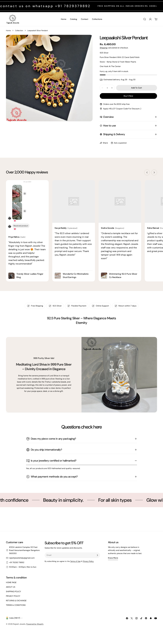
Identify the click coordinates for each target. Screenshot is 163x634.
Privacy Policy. (88, 561)
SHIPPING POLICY (13, 591)
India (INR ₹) (14, 618)
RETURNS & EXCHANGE (16, 600)
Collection (19, 30)
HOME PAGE (11, 582)
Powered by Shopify (35, 624)
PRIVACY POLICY (13, 596)
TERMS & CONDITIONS (16, 605)
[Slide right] (154, 172)
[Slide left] (147, 172)
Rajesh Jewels (19, 624)
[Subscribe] (97, 555)
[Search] (144, 19)
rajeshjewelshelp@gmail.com (22, 558)
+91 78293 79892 (16, 562)
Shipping (103, 47)
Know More (113, 558)
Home (8, 30)
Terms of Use (75, 561)
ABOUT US (10, 587)
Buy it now (128, 96)
